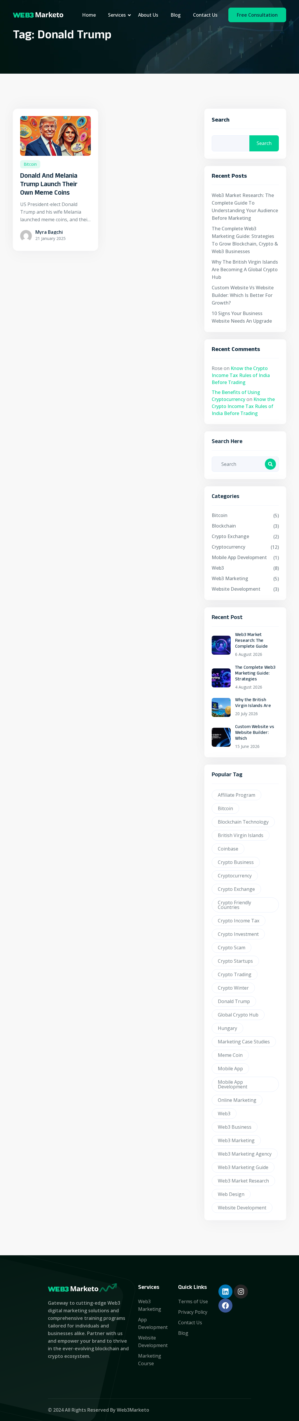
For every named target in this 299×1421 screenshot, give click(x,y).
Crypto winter (233, 988)
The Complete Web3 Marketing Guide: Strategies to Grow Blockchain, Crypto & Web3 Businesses (245, 240)
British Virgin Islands (240, 835)
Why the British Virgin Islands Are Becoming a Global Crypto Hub (245, 269)
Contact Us (205, 15)
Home (89, 15)
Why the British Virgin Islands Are (253, 703)
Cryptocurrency (228, 547)
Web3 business (234, 1127)
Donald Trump (234, 1001)
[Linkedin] (225, 1292)
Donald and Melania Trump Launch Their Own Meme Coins (48, 185)
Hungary (227, 1028)
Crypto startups (235, 961)
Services (117, 15)
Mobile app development (239, 557)
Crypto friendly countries (234, 904)
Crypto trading (234, 974)
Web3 (218, 568)
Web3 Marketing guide (243, 1167)
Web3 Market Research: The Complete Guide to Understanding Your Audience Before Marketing (245, 206)
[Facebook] (225, 1306)
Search (221, 121)
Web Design (231, 1194)
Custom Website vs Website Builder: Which (254, 733)
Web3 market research (243, 1181)
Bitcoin (30, 164)
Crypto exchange (236, 889)
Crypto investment (238, 934)
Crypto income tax (238, 920)
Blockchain (224, 526)
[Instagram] (241, 1292)
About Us (148, 15)
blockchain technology (243, 822)
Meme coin (230, 1055)
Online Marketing (237, 1100)
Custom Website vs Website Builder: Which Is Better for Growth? (243, 295)
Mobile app (230, 1068)
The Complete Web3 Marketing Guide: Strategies (255, 674)
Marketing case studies (244, 1041)
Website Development (236, 589)
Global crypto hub (238, 1015)
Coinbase (228, 849)
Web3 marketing (236, 1140)
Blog (176, 15)
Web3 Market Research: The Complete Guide (251, 641)
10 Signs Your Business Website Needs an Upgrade (242, 317)
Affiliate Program (236, 795)
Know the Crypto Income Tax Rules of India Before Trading (241, 375)
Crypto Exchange (230, 536)
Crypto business (236, 862)
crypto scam (231, 947)
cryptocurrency (235, 875)
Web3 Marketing (230, 578)
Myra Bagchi (49, 232)
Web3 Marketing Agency (245, 1154)
